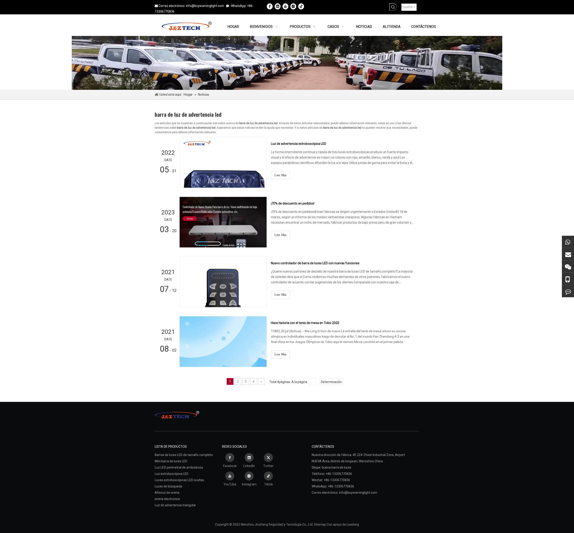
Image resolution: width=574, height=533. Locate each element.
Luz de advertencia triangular (175, 505)
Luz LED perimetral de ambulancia (179, 467)
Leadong (353, 524)
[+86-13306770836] (568, 241)
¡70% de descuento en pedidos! (292, 203)
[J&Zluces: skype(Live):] (568, 291)
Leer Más (280, 175)
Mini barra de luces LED (171, 461)
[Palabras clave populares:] (393, 7)
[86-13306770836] (568, 278)
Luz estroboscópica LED (171, 474)
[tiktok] (301, 6)
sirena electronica (167, 499)
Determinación (331, 382)
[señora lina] (568, 254)
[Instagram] (293, 6)
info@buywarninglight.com (205, 6)
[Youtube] (285, 6)
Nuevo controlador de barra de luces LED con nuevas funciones (315, 263)
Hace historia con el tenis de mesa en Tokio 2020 (305, 323)
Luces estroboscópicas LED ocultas (179, 480)
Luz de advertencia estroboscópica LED (298, 143)
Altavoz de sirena (167, 492)
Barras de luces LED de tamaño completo (184, 455)
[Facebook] (270, 6)
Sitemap (320, 524)
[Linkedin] (277, 6)
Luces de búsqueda (168, 486)
